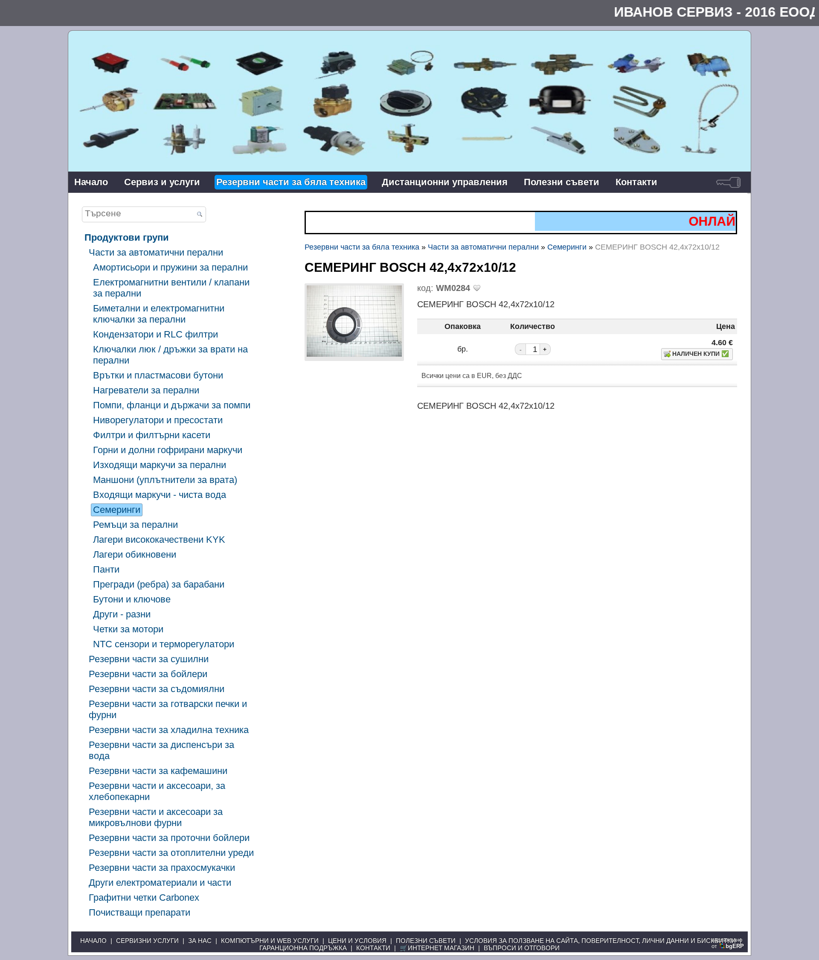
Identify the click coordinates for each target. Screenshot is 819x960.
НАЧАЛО (93, 940)
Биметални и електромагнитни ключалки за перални (158, 314)
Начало (91, 182)
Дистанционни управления (445, 182)
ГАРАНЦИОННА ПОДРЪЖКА (303, 947)
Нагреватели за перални (146, 390)
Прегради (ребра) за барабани (158, 584)
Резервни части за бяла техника (291, 182)
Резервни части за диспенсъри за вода (161, 750)
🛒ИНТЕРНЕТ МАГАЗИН (437, 947)
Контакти (636, 182)
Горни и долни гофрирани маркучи (167, 450)
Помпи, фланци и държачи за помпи (171, 405)
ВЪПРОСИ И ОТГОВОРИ (522, 947)
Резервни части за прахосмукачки (162, 867)
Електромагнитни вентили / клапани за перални (171, 288)
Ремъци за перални (135, 524)
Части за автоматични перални (156, 252)
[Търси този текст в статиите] (199, 215)
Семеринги (116, 509)
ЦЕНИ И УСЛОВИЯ (357, 940)
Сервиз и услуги (162, 182)
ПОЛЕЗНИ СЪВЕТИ (426, 940)
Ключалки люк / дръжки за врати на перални (170, 355)
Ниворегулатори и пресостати (158, 420)
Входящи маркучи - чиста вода (159, 494)
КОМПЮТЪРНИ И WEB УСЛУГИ (270, 940)
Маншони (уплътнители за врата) (165, 479)
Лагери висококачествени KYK (159, 539)
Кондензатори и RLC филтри (155, 334)
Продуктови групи (126, 237)
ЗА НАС (200, 940)
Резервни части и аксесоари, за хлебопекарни (157, 791)
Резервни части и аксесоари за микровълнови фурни (156, 817)
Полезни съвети (561, 182)
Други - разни (122, 614)
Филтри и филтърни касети (151, 435)
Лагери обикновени (134, 554)
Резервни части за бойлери (148, 674)
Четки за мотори (128, 629)
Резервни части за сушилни (149, 659)
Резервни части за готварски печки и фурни (168, 709)
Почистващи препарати (139, 912)
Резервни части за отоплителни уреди (171, 852)
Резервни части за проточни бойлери (169, 837)
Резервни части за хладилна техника (169, 729)
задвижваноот (728, 943)
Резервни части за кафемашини (158, 770)
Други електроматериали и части (160, 882)
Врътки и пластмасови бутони (158, 375)
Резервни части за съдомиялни (156, 689)
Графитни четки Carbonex (144, 897)
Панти (106, 569)
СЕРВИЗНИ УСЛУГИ (147, 940)
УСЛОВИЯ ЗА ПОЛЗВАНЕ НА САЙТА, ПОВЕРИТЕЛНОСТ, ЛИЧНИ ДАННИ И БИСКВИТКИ (600, 940)
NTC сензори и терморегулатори (163, 644)
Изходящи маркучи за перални (159, 465)
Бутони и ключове (132, 599)
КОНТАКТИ (373, 947)
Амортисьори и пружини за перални (170, 267)
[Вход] (728, 182)
